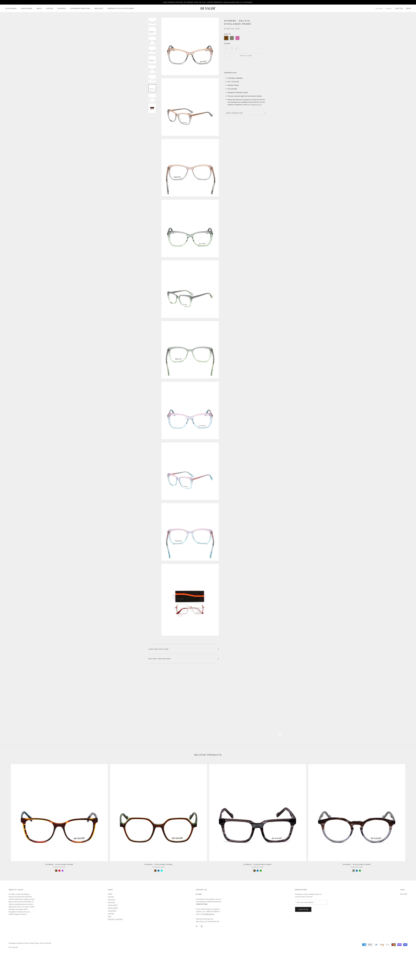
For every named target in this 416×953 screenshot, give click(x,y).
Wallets (99, 8)
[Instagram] (201, 926)
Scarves (62, 8)
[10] (56, 871)
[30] (59, 871)
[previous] (6, 815)
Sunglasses (26, 8)
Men (109, 917)
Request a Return (115, 919)
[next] (409, 815)
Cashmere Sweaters (80, 8)
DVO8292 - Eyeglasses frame (357, 864)
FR (410, 8)
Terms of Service (45, 943)
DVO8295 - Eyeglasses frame (59, 864)
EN (407, 8)
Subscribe (303, 909)
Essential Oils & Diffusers (120, 8)
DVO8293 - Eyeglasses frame (257, 864)
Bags (39, 8)
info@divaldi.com (256, 104)
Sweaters (112, 911)
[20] (353, 871)
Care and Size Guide (158, 649)
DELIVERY (403, 894)
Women (111, 914)
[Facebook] (196, 926)
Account (379, 8)
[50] (158, 871)
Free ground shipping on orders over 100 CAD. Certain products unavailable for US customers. (208, 2)
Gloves (49, 8)
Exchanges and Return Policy (18, 943)
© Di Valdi (13, 947)
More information (234, 113)
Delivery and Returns (159, 659)
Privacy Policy (34, 943)
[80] (62, 871)
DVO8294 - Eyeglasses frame (158, 864)
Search (389, 8)
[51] (161, 871)
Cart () (399, 8)
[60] (261, 871)
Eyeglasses (10, 8)
